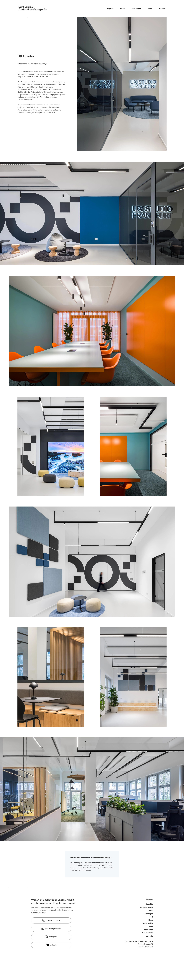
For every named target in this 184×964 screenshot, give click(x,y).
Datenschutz (147, 933)
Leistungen (136, 9)
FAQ (151, 917)
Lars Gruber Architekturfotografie (139, 942)
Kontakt (162, 9)
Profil (122, 9)
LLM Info (149, 936)
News (150, 9)
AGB (151, 927)
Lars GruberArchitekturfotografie (32, 8)
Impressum (148, 930)
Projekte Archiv (146, 907)
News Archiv (148, 923)
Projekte (110, 9)
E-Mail (76, 868)
